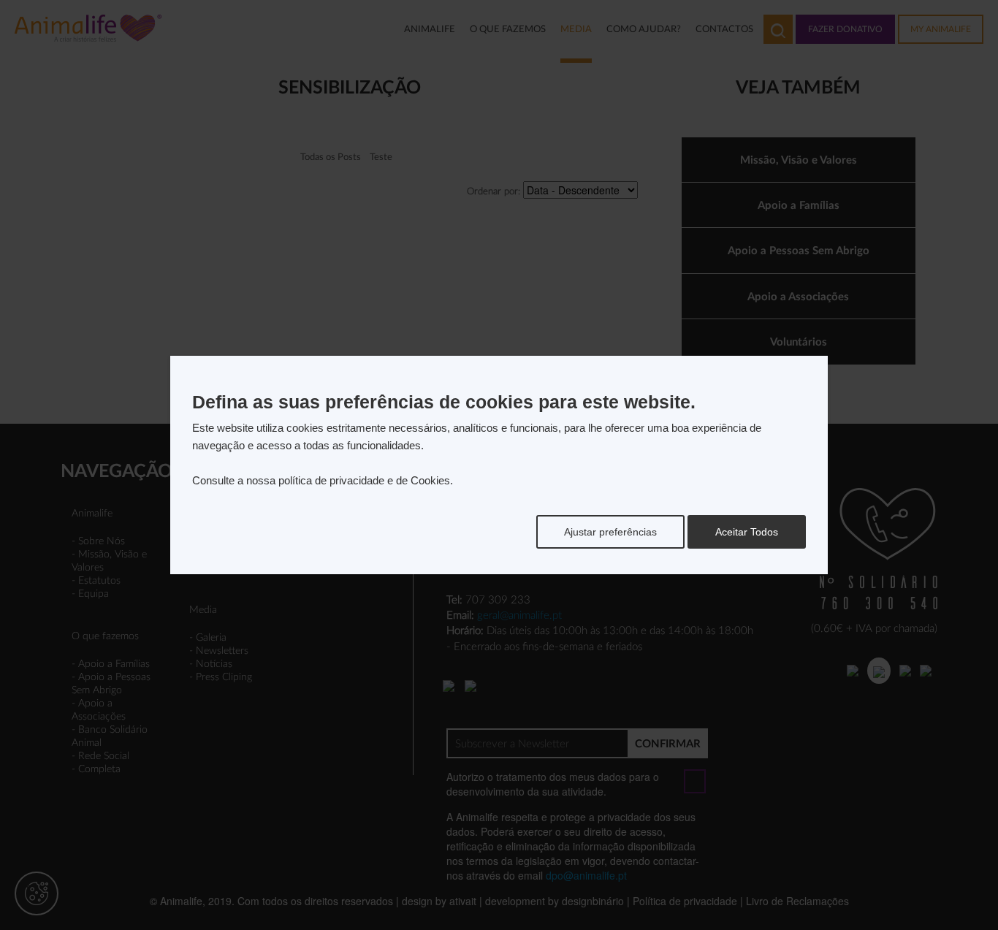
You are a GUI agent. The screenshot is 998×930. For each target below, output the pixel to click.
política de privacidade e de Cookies (364, 480)
